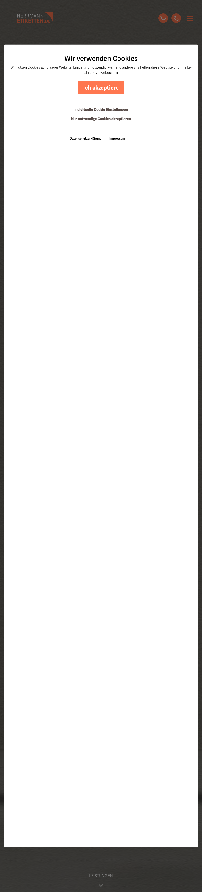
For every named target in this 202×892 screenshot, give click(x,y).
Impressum (117, 138)
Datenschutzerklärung (85, 138)
